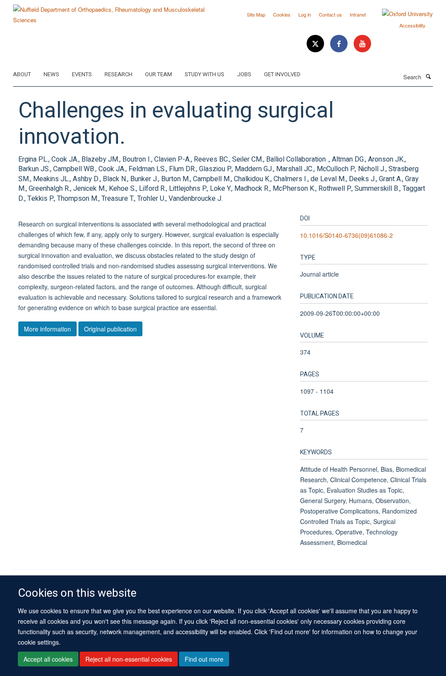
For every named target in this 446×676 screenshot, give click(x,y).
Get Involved (282, 74)
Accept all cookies (48, 659)
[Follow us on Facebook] (339, 44)
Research (118, 74)
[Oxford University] (401, 14)
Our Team (158, 74)
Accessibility (412, 25)
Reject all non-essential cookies (128, 659)
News (51, 74)
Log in (304, 14)
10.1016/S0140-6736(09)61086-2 (346, 235)
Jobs (244, 74)
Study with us (204, 74)
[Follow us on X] (316, 44)
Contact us (330, 14)
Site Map (256, 14)
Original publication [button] (110, 328)
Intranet (358, 14)
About (22, 74)
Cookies (282, 14)
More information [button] (47, 328)
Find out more (204, 659)
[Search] (428, 76)
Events (82, 74)
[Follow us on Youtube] (362, 44)
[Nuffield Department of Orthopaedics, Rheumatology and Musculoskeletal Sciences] (114, 11)
